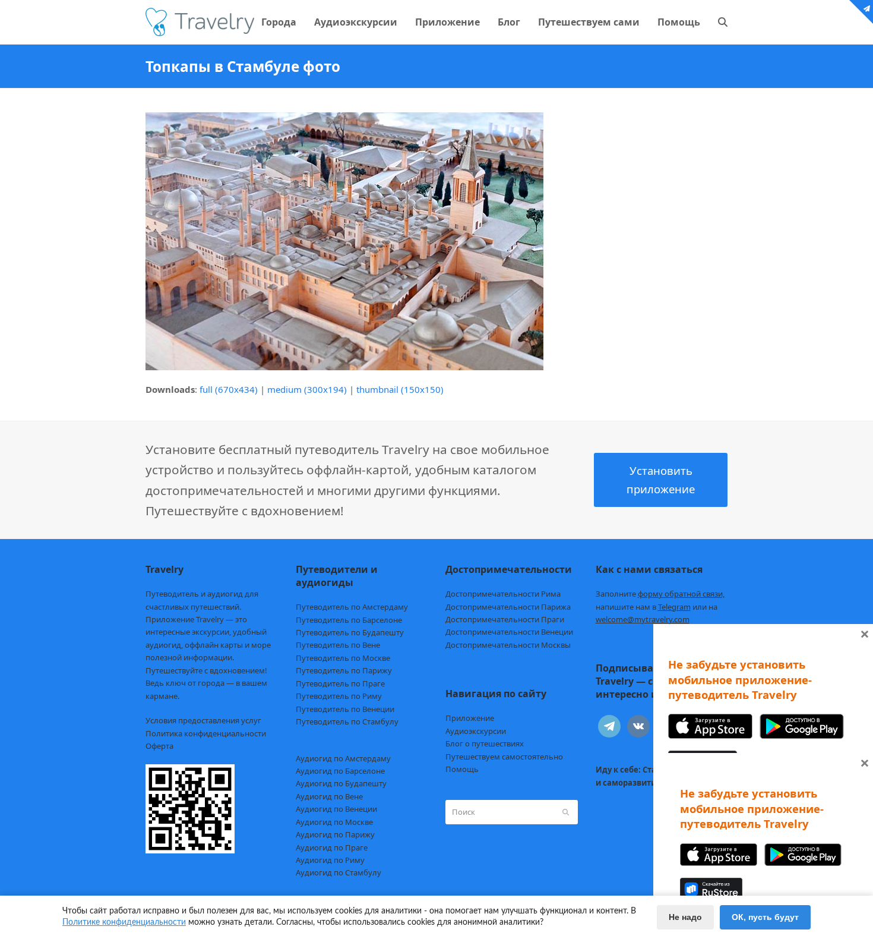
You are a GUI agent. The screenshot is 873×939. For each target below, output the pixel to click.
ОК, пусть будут (765, 917)
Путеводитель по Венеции (345, 709)
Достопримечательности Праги (504, 619)
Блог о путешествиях (484, 743)
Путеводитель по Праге (340, 683)
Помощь (462, 769)
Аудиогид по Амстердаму (343, 758)
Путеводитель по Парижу (344, 670)
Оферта (159, 746)
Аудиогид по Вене (329, 796)
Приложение (469, 718)
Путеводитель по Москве (343, 658)
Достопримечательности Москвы (508, 644)
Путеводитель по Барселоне (349, 620)
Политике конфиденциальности (124, 922)
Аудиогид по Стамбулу (338, 872)
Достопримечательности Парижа (508, 606)
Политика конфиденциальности (206, 733)
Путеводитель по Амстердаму (352, 606)
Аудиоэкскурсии (475, 731)
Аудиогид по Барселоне (340, 770)
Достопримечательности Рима (503, 593)
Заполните (660, 593)
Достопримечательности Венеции (509, 631)
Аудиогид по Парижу (335, 834)
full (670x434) (229, 389)
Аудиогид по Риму (330, 860)
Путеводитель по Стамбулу (347, 721)
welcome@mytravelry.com (642, 619)
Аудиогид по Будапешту (341, 783)
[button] (722, 22)
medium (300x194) (307, 389)
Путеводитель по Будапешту (350, 632)
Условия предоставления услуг (203, 720)
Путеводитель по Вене (338, 644)
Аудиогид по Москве (334, 822)
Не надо (685, 917)
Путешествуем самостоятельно (504, 756)
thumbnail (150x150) (400, 389)
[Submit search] (565, 812)
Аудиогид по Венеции (336, 808)
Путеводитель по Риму (339, 696)
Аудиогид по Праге (332, 847)
